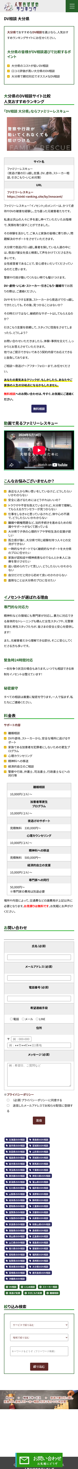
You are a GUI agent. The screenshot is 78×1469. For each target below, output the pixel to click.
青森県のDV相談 (40, 1139)
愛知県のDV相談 (17, 1206)
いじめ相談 (29, 1286)
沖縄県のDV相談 (17, 1278)
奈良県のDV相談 (17, 1224)
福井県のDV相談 (40, 1188)
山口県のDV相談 (17, 1242)
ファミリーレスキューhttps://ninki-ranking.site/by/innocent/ (35, 194)
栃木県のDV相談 (17, 1163)
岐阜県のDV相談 (17, 1200)
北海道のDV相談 (17, 1139)
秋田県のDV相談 (17, 1151)
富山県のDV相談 (40, 1182)
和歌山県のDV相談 (41, 1224)
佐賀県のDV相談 (17, 1260)
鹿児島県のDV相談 (41, 1272)
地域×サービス (32, 1398)
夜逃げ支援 (14, 1293)
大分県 (11, 32)
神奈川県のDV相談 (41, 1175)
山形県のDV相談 (40, 1151)
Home (10, 1398)
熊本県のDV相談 (17, 1266)
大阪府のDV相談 (17, 1218)
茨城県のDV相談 (40, 1157)
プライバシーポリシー (20, 1094)
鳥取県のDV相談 (17, 1230)
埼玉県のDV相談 (17, 1170)
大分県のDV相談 (40, 1266)
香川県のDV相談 (17, 1248)
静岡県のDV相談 (40, 1200)
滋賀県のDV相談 (17, 1212)
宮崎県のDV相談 (17, 1272)
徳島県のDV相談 (40, 1242)
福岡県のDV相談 (40, 1254)
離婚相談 (54, 1293)
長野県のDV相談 (40, 1194)
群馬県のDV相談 (40, 1163)
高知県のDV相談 (17, 1254)
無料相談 (39, 408)
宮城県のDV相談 (40, 1145)
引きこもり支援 (35, 1293)
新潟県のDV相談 (17, 1182)
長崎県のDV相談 (40, 1260)
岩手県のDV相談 (17, 1145)
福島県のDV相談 (17, 1157)
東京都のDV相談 (17, 1175)
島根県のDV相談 (40, 1230)
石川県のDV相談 (17, 1188)
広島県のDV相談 (40, 1236)
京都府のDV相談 (40, 1212)
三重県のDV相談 (40, 1206)
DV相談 (37, 32)
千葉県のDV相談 (40, 1170)
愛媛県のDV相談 (40, 1248)
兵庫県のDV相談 (40, 1218)
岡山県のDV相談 (17, 1236)
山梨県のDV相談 (17, 1194)
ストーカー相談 (50, 1286)
